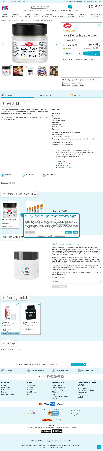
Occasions (46, 11)
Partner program (6, 387)
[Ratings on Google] (29, 412)
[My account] (96, 6)
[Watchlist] (92, 6)
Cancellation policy (57, 390)
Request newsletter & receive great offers (31, 364)
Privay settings (30, 232)
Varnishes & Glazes (35, 20)
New (25, 11)
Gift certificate (31, 385)
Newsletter (30, 390)
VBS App (54, 398)
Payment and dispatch (58, 387)
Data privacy (41, 236)
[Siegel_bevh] (53, 413)
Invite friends (30, 387)
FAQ (28, 394)
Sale (77, 11)
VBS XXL (31, 11)
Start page (7, 20)
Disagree (68, 232)
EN (101, 1)
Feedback (80, 397)
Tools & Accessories (24, 20)
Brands (71, 11)
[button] (2, 43)
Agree (75, 232)
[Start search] (70, 7)
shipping (98, 48)
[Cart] (100, 6)
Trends (38, 11)
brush (33, 117)
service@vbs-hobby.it (88, 390)
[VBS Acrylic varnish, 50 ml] (26, 265)
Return (54, 394)
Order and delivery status (85, 395)
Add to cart (89, 53)
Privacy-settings (56, 392)
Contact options (82, 393)
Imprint (50, 236)
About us (3, 385)
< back (2, 20)
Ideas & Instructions (59, 11)
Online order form (57, 385)
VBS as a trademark (6, 390)
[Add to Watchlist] (98, 26)
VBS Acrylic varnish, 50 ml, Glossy (66, 244)
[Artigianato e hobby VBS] (5, 8)
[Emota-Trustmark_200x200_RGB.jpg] (75, 412)
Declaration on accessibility (60, 396)
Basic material (15, 20)
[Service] (88, 6)
